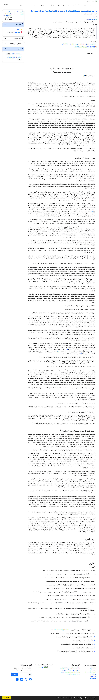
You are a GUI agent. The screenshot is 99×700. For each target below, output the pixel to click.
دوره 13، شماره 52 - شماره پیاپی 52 (7, 13)
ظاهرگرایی (93, 44)
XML (18, 29)
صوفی (77, 44)
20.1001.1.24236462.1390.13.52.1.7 (85, 47)
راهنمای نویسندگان (63, 5)
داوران (43, 5)
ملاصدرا (72, 44)
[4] (94, 644)
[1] (94, 629)
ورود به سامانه (18, 5)
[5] (94, 647)
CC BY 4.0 (41, 667)
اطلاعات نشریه (76, 5)
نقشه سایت (93, 678)
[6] (94, 651)
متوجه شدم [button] (6, 698)
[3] (94, 640)
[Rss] (17, 680)
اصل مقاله (90, 53)
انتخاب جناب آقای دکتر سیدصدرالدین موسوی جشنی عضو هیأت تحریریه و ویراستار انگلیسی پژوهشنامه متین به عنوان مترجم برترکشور (70, 671)
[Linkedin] (22, 680)
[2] (94, 637)
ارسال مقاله (51, 5)
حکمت (82, 44)
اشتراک (14, 674)
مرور (86, 5)
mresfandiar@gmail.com (62, 629)
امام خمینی (65, 44)
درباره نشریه (92, 670)
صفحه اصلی (93, 5)
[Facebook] (30, 680)
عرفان (87, 44)
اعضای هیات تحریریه (90, 672)
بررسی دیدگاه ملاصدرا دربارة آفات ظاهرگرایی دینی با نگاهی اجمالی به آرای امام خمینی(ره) (64, 11)
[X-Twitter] (26, 680)
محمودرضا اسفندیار (91, 19)
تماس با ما (34, 5)
